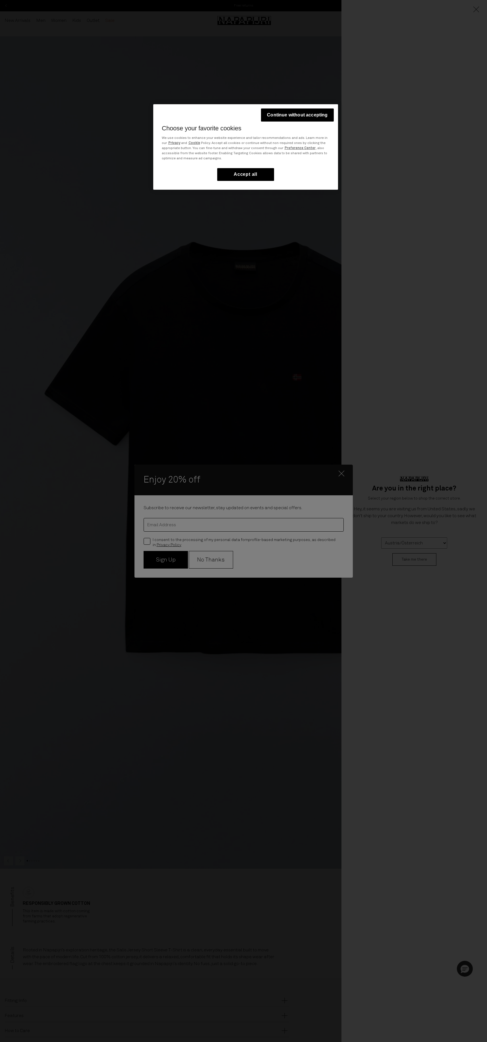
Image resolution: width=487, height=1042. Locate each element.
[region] (245, 147)
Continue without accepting (297, 114)
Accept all (245, 174)
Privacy (174, 143)
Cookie (194, 143)
